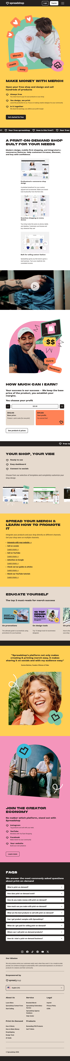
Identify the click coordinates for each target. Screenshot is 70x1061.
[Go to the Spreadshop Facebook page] (27, 951)
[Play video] (35, 286)
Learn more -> (13, 549)
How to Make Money (12, 1029)
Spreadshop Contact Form (14, 1006)
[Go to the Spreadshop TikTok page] (32, 951)
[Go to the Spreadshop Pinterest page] (37, 951)
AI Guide (8, 1038)
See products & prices (17, 430)
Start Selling (10, 1008)
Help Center (30, 1016)
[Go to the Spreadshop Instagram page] (22, 951)
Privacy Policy (51, 1006)
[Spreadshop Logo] (15, 3)
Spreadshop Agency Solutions (32, 1012)
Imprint (49, 1003)
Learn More (9, 1003)
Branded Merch (31, 1003)
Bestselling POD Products (34, 1026)
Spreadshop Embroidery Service (34, 1007)
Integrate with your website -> (19, 542)
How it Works (10, 1026)
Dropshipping (10, 1032)
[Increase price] (62, 406)
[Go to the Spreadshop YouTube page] (42, 951)
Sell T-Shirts (30, 1029)
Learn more (12, 854)
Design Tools (10, 1035)
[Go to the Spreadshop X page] (47, 951)
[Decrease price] (8, 406)
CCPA (48, 1008)
